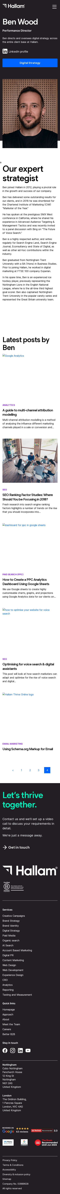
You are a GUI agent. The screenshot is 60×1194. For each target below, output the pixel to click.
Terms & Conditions (12, 1164)
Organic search (10, 940)
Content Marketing (13, 960)
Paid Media (8, 935)
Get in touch (19, 847)
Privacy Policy (9, 1160)
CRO (5, 979)
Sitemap (6, 1179)
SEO (4, 489)
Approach (7, 1014)
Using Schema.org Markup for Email (27, 749)
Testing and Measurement (17, 994)
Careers (6, 1029)
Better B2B (8, 1034)
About (5, 1019)
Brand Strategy (11, 920)
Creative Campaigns (13, 915)
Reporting (8, 989)
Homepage (8, 1009)
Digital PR (8, 955)
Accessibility (9, 1169)
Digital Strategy (30, 63)
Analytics (8, 405)
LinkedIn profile (18, 51)
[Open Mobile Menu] (54, 6)
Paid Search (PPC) (13, 574)
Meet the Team (11, 1024)
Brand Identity (10, 925)
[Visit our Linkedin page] (20, 1050)
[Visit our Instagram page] (12, 1050)
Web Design (9, 965)
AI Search (7, 945)
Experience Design (12, 975)
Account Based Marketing (17, 950)
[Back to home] (13, 7)
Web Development (12, 970)
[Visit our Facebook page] (4, 1050)
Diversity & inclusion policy (16, 1174)
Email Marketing (12, 743)
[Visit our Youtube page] (28, 1050)
